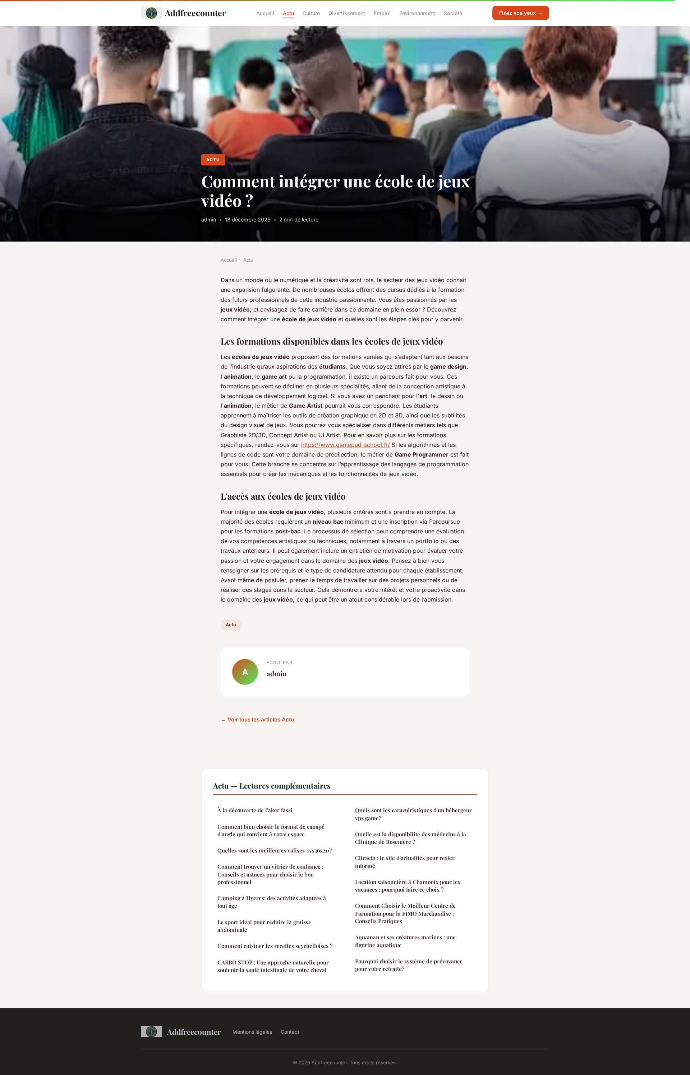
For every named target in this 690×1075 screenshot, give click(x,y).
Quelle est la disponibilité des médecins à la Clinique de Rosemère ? (410, 838)
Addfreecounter (195, 12)
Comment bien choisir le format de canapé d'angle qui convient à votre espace (271, 830)
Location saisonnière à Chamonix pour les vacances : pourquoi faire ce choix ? (407, 885)
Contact (290, 1032)
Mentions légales (252, 1032)
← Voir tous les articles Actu (257, 719)
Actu (288, 13)
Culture (311, 13)
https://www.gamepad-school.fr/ (345, 444)
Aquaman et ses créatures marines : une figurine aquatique (405, 941)
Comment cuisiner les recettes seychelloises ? (274, 945)
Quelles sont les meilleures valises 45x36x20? (274, 850)
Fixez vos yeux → (520, 13)
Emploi (382, 13)
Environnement (417, 13)
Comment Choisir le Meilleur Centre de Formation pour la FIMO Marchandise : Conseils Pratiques (405, 913)
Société (453, 13)
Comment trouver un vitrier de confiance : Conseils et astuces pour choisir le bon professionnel (270, 874)
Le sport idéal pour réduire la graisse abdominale (264, 926)
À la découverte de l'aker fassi (255, 810)
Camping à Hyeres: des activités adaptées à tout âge (271, 901)
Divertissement (346, 13)
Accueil (265, 13)
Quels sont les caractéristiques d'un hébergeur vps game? (413, 814)
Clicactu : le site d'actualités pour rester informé (405, 861)
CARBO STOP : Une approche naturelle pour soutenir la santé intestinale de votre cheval (273, 966)
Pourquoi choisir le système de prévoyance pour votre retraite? (409, 965)
